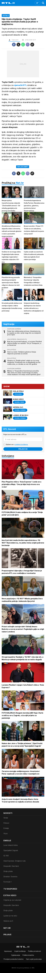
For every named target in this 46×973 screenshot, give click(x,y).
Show (6, 386)
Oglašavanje (15, 955)
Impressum (8, 951)
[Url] (32, 44)
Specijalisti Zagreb (10, 850)
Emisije (6, 828)
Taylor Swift (22, 167)
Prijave (7, 934)
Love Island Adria (10, 845)
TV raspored (10, 889)
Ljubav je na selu (10, 916)
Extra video (9, 895)
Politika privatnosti (34, 951)
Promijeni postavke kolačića (13, 959)
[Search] (43, 3)
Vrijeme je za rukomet (12, 900)
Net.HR (7, 928)
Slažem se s (17, 444)
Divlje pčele (8, 871)
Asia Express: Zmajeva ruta (14, 861)
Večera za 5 (8, 921)
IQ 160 (6, 856)
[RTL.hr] (8, 3)
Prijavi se (23, 449)
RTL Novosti (9, 429)
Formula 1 (7, 882)
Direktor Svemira (10, 876)
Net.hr (20, 182)
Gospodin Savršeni (11, 866)
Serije (5, 818)
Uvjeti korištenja (20, 951)
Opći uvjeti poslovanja (34, 959)
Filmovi (6, 823)
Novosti (7, 813)
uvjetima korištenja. (21, 444)
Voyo (5, 833)
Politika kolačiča (28, 955)
